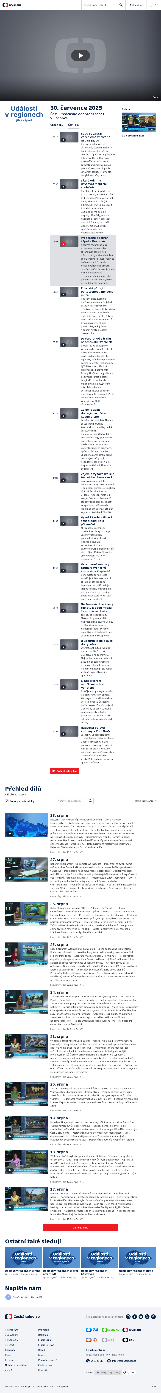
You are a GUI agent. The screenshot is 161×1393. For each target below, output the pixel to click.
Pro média (43, 1329)
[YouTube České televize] (140, 1316)
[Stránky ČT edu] (128, 1340)
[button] (80, 55)
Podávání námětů (47, 1360)
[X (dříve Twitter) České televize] (147, 1316)
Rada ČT (42, 1349)
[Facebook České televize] (134, 1316)
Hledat (121, 5)
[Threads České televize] (153, 1316)
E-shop (9, 1360)
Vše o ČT (9, 1370)
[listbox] (115, 1372)
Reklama (43, 1334)
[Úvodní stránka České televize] (22, 1316)
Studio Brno (44, 1339)
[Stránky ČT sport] (110, 1330)
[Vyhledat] (90, 801)
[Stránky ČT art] (108, 1340)
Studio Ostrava (46, 1344)
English (28, 1386)
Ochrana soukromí (44, 1386)
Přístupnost (62, 1386)
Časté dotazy (45, 1365)
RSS (154, 1386)
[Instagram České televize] (128, 1316)
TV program (11, 1329)
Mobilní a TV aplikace (16, 1365)
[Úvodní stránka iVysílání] (15, 5)
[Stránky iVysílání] (131, 1330)
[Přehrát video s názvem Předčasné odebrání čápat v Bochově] (80, 55)
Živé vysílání (11, 1334)
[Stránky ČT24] (92, 1330)
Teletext (9, 1344)
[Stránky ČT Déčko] (91, 1340)
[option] (101, 1372)
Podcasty (10, 1349)
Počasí (8, 1354)
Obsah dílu (56, 125)
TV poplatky (11, 1339)
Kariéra (42, 1354)
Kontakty (43, 1370)
